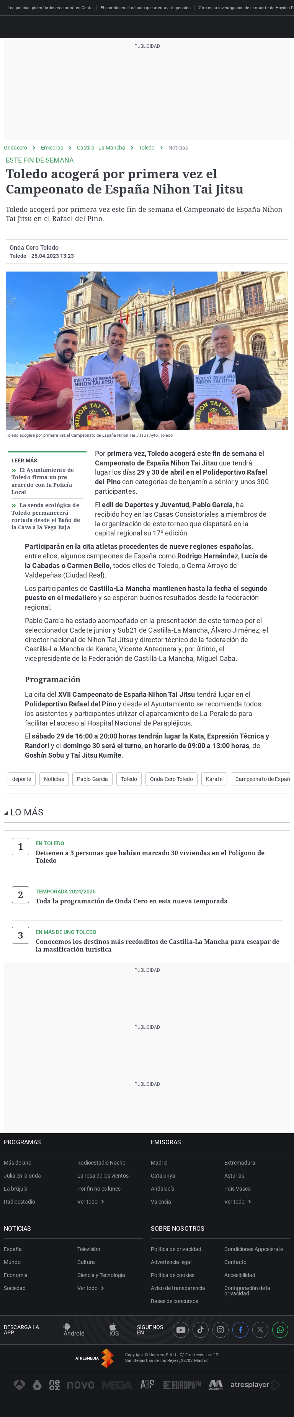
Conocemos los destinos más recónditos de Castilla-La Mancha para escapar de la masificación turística (157, 945)
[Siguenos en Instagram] (220, 1330)
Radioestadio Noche (101, 1163)
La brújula (16, 1189)
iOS (114, 1333)
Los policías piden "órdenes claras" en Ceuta (50, 8)
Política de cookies (172, 1275)
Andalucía (163, 1189)
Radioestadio (19, 1202)
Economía (16, 1275)
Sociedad (15, 1288)
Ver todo (87, 1201)
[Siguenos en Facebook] (240, 1330)
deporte (21, 779)
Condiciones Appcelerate (253, 1249)
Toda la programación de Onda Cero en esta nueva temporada (132, 901)
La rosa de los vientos (103, 1176)
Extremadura (239, 1163)
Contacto (235, 1262)
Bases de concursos (174, 1301)
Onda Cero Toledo (171, 779)
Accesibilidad (239, 1275)
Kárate (214, 779)
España (13, 1249)
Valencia (161, 1202)
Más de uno (17, 1163)
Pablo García (92, 779)
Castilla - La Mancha (101, 148)
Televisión (88, 1249)
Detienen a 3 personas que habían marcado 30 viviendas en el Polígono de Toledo (150, 857)
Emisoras (52, 148)
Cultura (86, 1262)
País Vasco (237, 1189)
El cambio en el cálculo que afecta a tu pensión (146, 8)
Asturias (234, 1176)
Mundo (12, 1262)
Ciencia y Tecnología (101, 1275)
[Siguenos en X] (260, 1330)
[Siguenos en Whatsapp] (280, 1330)
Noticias (178, 148)
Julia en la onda (22, 1176)
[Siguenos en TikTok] (201, 1330)
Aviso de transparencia (178, 1288)
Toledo (147, 148)
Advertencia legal (171, 1262)
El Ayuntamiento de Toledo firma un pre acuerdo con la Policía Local (42, 481)
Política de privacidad (176, 1249)
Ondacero (15, 148)
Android (74, 1333)
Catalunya (163, 1176)
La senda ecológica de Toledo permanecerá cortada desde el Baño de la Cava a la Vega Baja (45, 516)
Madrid (159, 1163)
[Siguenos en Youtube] (181, 1330)
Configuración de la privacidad (247, 1291)
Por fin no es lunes (99, 1189)
